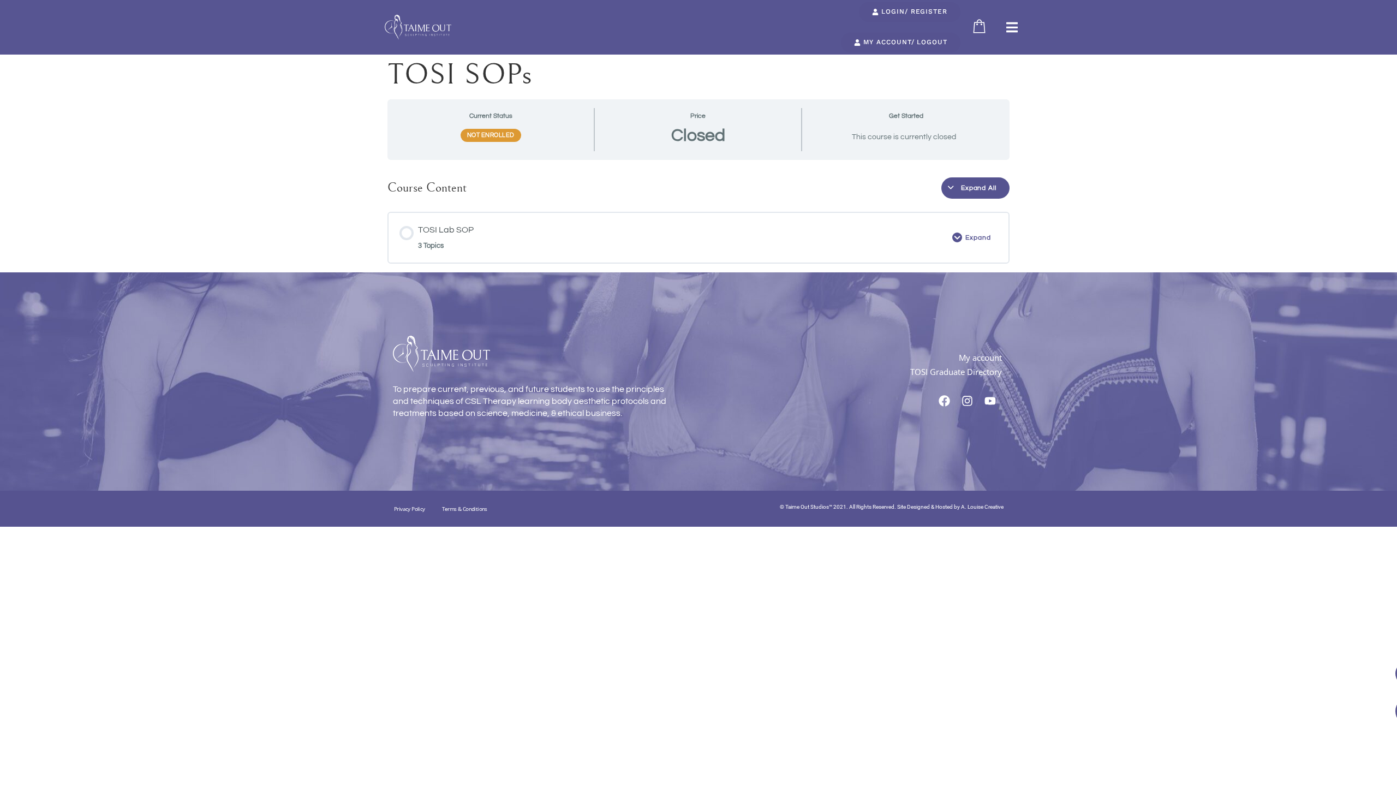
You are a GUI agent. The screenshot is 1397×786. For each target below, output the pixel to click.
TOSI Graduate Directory (956, 371)
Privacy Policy (409, 509)
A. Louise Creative (982, 507)
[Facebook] (944, 401)
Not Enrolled (491, 135)
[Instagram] (967, 401)
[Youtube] (990, 401)
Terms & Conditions (464, 509)
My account (980, 357)
